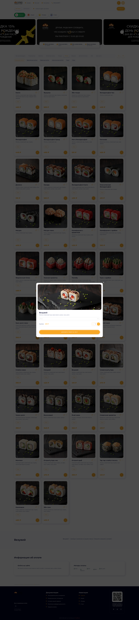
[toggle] (98, 318)
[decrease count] (93, 324)
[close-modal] (103, 282)
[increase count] (98, 324)
